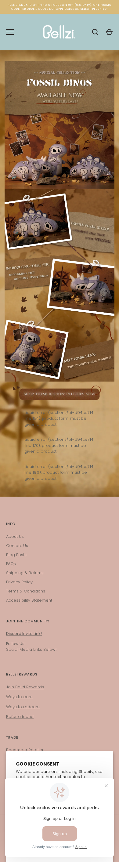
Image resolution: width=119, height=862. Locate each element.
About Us (15, 536)
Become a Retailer (25, 750)
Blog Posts (16, 555)
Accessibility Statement (29, 600)
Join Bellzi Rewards (25, 687)
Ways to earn (19, 697)
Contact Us (17, 546)
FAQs (11, 564)
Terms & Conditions (25, 591)
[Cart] (109, 32)
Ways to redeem (23, 707)
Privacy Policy (19, 582)
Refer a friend (20, 716)
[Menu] (10, 32)
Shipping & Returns (25, 573)
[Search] (95, 32)
